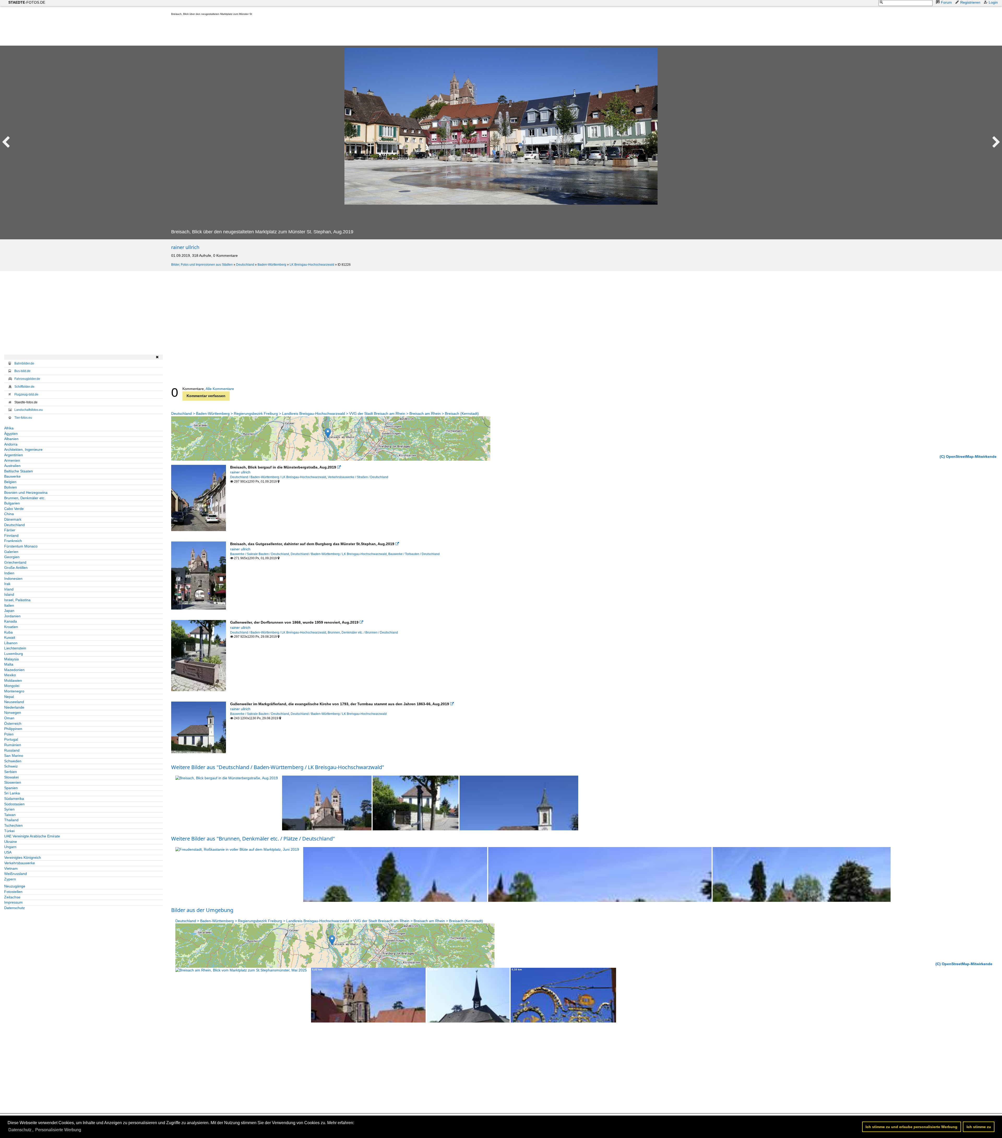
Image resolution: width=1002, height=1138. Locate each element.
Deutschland (245, 264)
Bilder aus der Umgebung (202, 910)
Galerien (11, 552)
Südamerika (14, 798)
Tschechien (13, 825)
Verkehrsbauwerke (19, 863)
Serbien (10, 772)
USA (7, 852)
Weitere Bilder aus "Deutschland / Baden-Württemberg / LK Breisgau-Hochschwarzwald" (277, 767)
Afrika (9, 428)
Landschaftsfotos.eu (28, 410)
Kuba (8, 632)
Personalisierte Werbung (58, 1130)
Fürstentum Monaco (21, 546)
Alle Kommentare (220, 389)
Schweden (12, 761)
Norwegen (12, 712)
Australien (12, 466)
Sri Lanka (12, 793)
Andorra (10, 444)
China (9, 514)
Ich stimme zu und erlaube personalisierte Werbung (911, 1127)
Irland (9, 589)
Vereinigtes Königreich (22, 857)
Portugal (11, 739)
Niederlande (14, 707)
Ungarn (10, 847)
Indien (9, 573)
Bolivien (10, 487)
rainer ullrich (185, 247)
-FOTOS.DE (26, 2)
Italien (9, 605)
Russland (12, 750)
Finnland (11, 535)
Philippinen (13, 729)
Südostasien (14, 804)
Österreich (12, 723)
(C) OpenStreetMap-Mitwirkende (968, 456)
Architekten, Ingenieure (23, 449)
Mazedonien (14, 670)
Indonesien (13, 578)
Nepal (9, 697)
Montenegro (14, 691)
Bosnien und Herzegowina (25, 492)
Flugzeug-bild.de (26, 394)
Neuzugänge (14, 886)
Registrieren (970, 2)
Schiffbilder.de (24, 386)
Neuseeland (14, 702)
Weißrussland (15, 874)
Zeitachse (12, 897)
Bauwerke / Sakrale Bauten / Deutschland (259, 554)
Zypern (10, 879)
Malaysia (11, 659)
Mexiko (10, 675)
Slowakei (11, 777)
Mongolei (11, 686)
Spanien (11, 788)
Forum (946, 2)
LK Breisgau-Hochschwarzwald (312, 264)
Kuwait (9, 637)
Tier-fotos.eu (23, 417)
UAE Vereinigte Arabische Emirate (32, 836)
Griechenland (15, 562)
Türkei (9, 831)
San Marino (13, 755)
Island (9, 594)
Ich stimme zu (979, 1127)
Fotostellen (13, 892)
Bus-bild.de (22, 371)
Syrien (9, 809)
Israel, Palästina (17, 600)
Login (993, 2)
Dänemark (12, 519)
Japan (9, 610)
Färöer (9, 530)
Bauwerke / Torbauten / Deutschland (414, 554)
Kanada (10, 621)
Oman (9, 718)
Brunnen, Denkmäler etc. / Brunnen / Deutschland (363, 632)
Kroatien (11, 627)
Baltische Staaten (18, 471)
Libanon (10, 643)
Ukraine (10, 841)
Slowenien (12, 782)
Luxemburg (13, 654)
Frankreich (13, 541)
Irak (7, 584)
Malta (8, 664)
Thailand (11, 820)
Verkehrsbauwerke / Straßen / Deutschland (358, 477)
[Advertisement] (266, 32)
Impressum (13, 902)
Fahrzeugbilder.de (27, 379)
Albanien (11, 439)
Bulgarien (12, 503)
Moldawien (13, 680)
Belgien (10, 482)
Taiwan (10, 815)
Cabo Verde (14, 509)
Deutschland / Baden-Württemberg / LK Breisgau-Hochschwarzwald (278, 477)
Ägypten (11, 433)
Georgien (12, 557)
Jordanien (12, 616)
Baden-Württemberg (272, 264)
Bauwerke (12, 476)
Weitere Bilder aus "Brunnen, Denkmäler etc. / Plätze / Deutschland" (253, 838)
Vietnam (11, 868)
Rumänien (12, 745)
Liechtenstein (15, 648)
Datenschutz (14, 908)
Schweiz (11, 766)
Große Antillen (16, 567)
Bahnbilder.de (24, 363)
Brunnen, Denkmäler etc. (24, 498)
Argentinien (13, 455)
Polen (9, 734)
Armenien (12, 460)
